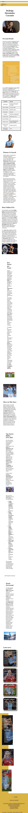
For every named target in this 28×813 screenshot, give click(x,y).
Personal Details (12, 66)
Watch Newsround (13, 74)
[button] (2, 5)
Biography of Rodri (15, 82)
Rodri (3, 1)
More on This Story (13, 70)
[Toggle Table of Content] (4, 63)
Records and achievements (13, 80)
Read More (6, 665)
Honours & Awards (13, 67)
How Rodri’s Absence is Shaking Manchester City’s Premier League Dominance (15, 77)
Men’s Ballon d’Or (13, 68)
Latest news (12, 75)
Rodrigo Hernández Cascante (12, 65)
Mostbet (13, 575)
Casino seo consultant (14, 800)
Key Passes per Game (13, 69)
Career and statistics (15, 81)
